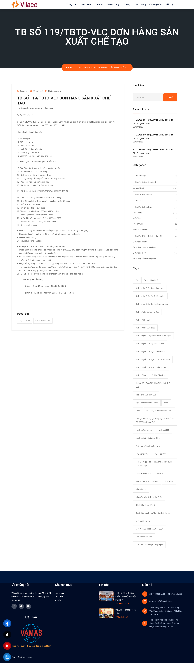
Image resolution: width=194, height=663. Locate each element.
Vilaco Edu (169, 481)
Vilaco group (141, 489)
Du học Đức (138, 200)
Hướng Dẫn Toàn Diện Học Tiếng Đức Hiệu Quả (153, 385)
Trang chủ (71, 4)
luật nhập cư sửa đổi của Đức (159, 411)
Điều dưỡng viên (143, 521)
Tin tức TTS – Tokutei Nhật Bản (149, 236)
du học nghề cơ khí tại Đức (147, 312)
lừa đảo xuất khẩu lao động (148, 438)
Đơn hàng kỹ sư (139, 242)
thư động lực (142, 454)
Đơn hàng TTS (139, 253)
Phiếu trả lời (138, 224)
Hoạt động (137, 213)
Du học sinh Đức (159, 375)
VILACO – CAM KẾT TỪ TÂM (125, 612)
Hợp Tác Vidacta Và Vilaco (147, 403)
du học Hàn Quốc (151, 280)
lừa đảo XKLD (163, 430)
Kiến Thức (137, 218)
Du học (127, 4)
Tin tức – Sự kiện (140, 229)
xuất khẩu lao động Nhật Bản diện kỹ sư (153, 513)
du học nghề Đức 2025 (145, 328)
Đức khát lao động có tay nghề (149, 545)
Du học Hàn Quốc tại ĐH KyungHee (150, 296)
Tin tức (99, 4)
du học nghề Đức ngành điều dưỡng (151, 367)
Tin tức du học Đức (143, 207)
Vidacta (160, 473)
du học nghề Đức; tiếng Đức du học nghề (153, 336)
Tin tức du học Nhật (143, 195)
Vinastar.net (28, 657)
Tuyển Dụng (113, 4)
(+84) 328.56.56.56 (157, 594)
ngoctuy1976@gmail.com (160, 601)
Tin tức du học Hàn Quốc (146, 182)
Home (69, 67)
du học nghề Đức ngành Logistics (150, 344)
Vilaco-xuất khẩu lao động (147, 481)
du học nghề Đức (143, 320)
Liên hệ (169, 4)
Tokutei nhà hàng (143, 473)
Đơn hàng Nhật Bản (43, 321)
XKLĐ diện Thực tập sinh (146, 505)
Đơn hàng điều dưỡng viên (144, 258)
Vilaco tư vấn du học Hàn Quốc (149, 497)
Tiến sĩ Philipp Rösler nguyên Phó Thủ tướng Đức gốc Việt (155, 464)
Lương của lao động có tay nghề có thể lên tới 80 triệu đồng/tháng (155, 420)
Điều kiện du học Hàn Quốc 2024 (149, 529)
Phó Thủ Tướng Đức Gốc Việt (148, 446)
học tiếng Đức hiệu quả (146, 395)
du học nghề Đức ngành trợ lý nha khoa (153, 359)
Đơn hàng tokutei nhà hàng (145, 247)
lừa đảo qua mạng (144, 430)
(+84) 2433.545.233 (174, 594)
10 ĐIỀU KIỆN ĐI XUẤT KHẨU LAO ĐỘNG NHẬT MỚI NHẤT (125, 596)
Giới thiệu (86, 4)
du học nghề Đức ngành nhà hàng (150, 351)
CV (137, 280)
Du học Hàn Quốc (140, 175)
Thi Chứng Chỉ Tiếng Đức (149, 4)
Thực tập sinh (24, 321)
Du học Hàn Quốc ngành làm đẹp (150, 288)
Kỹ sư (138, 411)
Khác (166, 403)
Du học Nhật (138, 188)
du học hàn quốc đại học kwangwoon (152, 304)
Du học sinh (141, 375)
